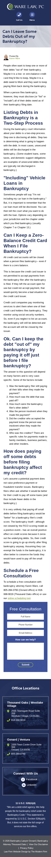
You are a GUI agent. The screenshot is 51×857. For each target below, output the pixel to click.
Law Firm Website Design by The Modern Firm (25, 851)
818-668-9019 (18, 720)
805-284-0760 (18, 754)
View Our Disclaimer (38, 844)
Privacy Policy (26, 848)
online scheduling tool (19, 598)
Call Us (19, 20)
